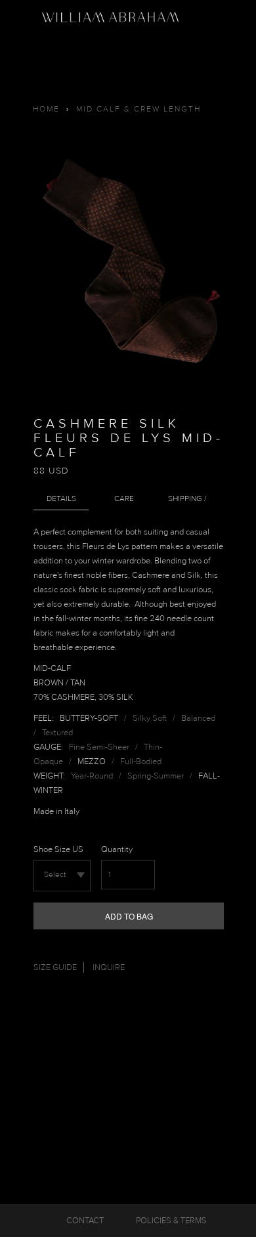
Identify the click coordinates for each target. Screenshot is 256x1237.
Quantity (117, 849)
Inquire (109, 967)
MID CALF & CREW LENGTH (138, 109)
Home (46, 109)
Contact (85, 1220)
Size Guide (55, 967)
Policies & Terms (171, 1220)
